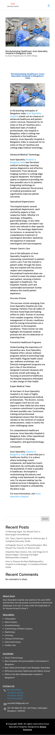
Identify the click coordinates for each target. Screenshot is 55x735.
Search (45, 519)
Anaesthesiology (12, 625)
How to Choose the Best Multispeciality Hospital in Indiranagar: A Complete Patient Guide (26, 564)
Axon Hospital (14, 56)
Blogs (34, 56)
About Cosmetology (14, 658)
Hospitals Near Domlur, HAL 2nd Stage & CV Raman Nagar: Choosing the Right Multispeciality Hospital (27, 555)
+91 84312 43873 (15, 695)
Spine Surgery (11, 622)
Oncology (9, 635)
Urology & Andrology (14, 639)
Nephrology (10, 632)
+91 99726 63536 (15, 693)
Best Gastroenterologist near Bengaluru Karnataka (27, 668)
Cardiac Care (10, 645)
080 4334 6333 (14, 690)
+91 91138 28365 (15, 698)
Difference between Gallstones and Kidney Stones (27, 671)
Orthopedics (10, 619)
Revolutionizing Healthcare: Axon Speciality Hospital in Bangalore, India (27, 52)
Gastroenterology (13, 642)
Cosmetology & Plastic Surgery (19, 629)
